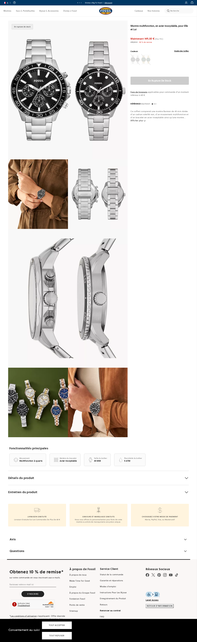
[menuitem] (7, 10)
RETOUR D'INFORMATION (160, 605)
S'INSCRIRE (33, 593)
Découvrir (108, 2)
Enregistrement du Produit (113, 598)
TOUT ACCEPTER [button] (57, 625)
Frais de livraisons (139, 92)
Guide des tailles (181, 51)
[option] (68, 90)
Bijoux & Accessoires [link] (49, 10)
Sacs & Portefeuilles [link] (25, 10)
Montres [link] (7, 10)
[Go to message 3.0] (81, 2)
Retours (103, 604)
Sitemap (73, 610)
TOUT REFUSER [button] (56, 635)
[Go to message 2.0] (79, 2)
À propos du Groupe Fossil (82, 592)
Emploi (72, 586)
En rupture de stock (159, 80)
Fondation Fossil (77, 598)
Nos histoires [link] (154, 10)
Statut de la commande (111, 574)
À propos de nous (77, 574)
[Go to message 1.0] (77, 2)
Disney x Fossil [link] (70, 10)
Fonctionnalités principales (28, 448)
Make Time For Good (79, 580)
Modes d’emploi (108, 586)
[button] (7, 2)
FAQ (102, 616)
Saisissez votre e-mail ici (21, 584)
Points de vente (77, 604)
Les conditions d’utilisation (23, 616)
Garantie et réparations (111, 580)
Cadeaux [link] (139, 10)
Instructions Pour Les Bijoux (113, 592)
